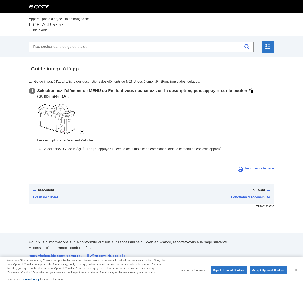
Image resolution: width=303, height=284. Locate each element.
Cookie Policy (31, 279)
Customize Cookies (192, 270)
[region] (151, 270)
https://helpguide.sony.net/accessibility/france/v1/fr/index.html (79, 256)
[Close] (296, 270)
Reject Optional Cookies (228, 270)
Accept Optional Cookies (268, 270)
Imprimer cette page (259, 168)
